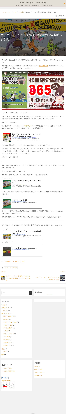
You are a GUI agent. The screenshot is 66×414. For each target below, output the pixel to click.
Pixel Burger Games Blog (33, 2)
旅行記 (5, 351)
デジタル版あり (7, 328)
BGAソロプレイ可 (8, 316)
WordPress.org (38, 375)
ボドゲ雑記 (6, 339)
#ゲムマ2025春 (43, 66)
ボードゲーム (16, 261)
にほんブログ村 (5, 381)
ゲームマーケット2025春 (11, 267)
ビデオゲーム (5, 308)
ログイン (37, 366)
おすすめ (6, 319)
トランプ (6, 331)
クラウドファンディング (10, 322)
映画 (2, 354)
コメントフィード (39, 372)
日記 (23, 261)
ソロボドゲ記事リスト (8, 371)
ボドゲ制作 (7, 261)
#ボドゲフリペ (27, 126)
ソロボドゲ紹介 (7, 325)
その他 (3, 305)
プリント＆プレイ (8, 334)
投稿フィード (38, 369)
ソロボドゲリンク (7, 368)
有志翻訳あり (7, 345)
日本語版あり (7, 342)
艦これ (5, 310)
